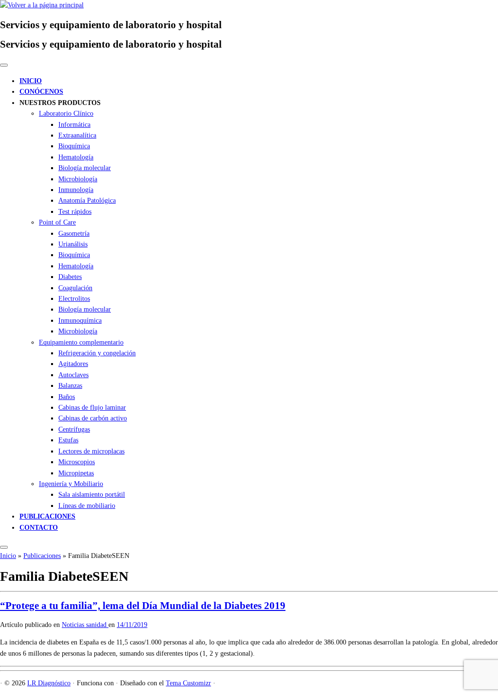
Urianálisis (73, 244)
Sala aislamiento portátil (91, 494)
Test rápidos (74, 211)
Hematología (75, 157)
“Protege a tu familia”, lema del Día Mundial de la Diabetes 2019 (142, 605)
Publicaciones (42, 555)
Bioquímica (74, 146)
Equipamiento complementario (81, 342)
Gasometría (73, 233)
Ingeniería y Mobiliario (71, 483)
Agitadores (73, 363)
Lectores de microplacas (91, 451)
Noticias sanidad (85, 624)
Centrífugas (74, 429)
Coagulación (75, 288)
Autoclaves (73, 375)
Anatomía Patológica (87, 200)
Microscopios (76, 462)
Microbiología (77, 179)
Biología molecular (84, 168)
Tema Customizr (188, 683)
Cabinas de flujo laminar (92, 407)
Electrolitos (74, 298)
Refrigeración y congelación (97, 353)
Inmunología (75, 189)
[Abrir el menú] (4, 547)
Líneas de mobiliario (86, 505)
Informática (74, 124)
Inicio (8, 555)
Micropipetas (76, 473)
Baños (66, 396)
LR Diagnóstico (49, 683)
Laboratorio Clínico (66, 113)
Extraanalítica (77, 135)
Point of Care (57, 222)
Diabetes (70, 276)
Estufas (68, 440)
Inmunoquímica (80, 320)
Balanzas (70, 385)
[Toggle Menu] (4, 65)
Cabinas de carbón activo (92, 418)
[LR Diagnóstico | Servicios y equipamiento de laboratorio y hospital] (42, 5)
